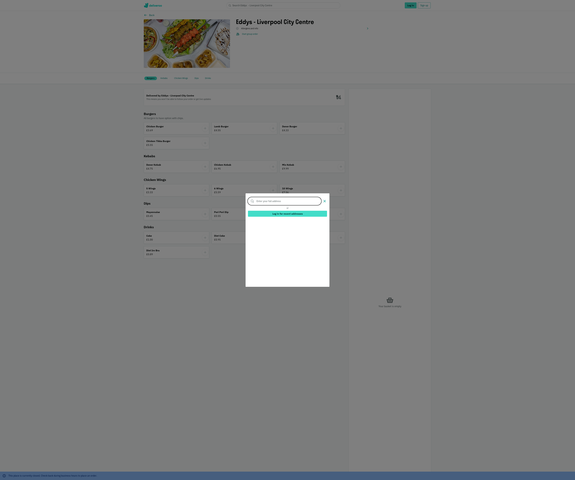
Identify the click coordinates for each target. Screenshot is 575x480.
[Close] (324, 201)
